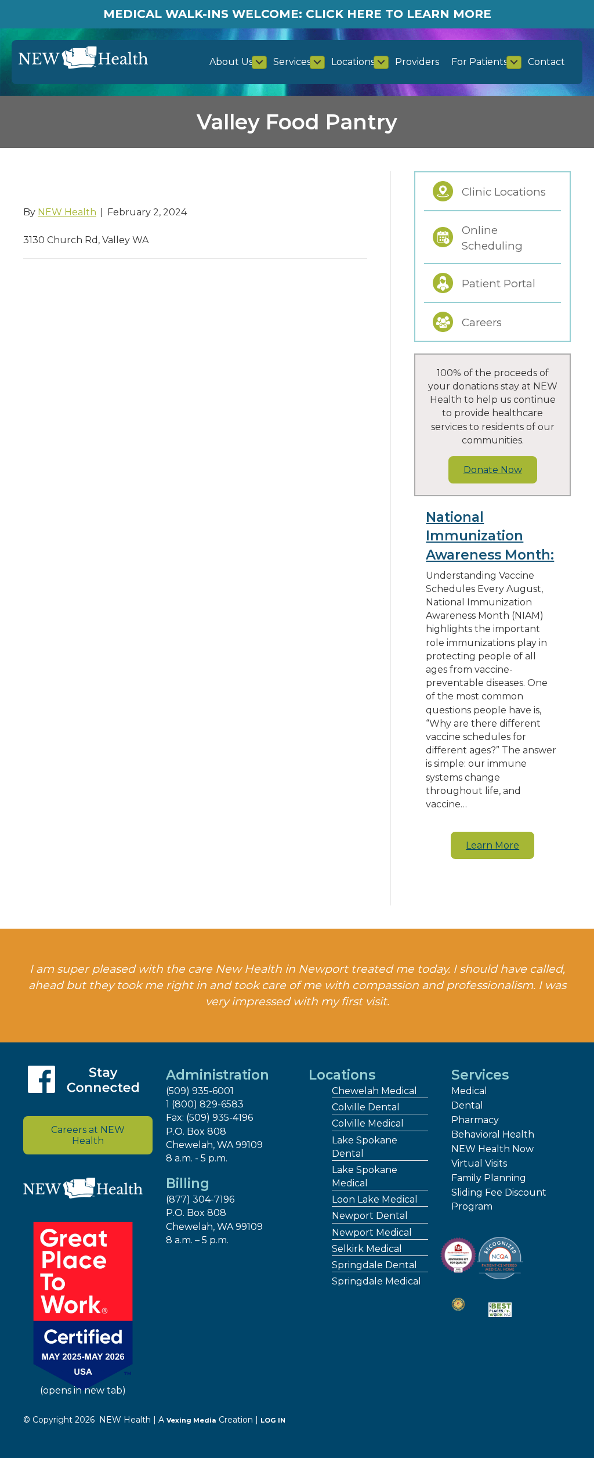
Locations (353, 61)
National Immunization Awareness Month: (490, 535)
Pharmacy (475, 1119)
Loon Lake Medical (375, 1199)
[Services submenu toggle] (317, 62)
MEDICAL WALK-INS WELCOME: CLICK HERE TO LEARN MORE (297, 14)
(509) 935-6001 (200, 1090)
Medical (469, 1090)
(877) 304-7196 (200, 1199)
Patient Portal (498, 283)
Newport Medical (372, 1232)
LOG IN (272, 1420)
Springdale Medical (376, 1281)
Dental (467, 1105)
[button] (492, 845)
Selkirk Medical (367, 1248)
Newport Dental (370, 1215)
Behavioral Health (492, 1134)
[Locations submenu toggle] (381, 62)
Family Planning (488, 1177)
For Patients (479, 61)
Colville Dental (366, 1107)
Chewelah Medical (374, 1090)
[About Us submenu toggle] (259, 62)
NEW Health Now (492, 1148)
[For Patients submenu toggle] (513, 62)
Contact (546, 61)
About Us (231, 61)
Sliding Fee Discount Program (498, 1199)
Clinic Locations (504, 192)
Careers (482, 322)
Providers (417, 61)
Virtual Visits (479, 1163)
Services (292, 61)
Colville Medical (368, 1123)
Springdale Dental (374, 1265)
